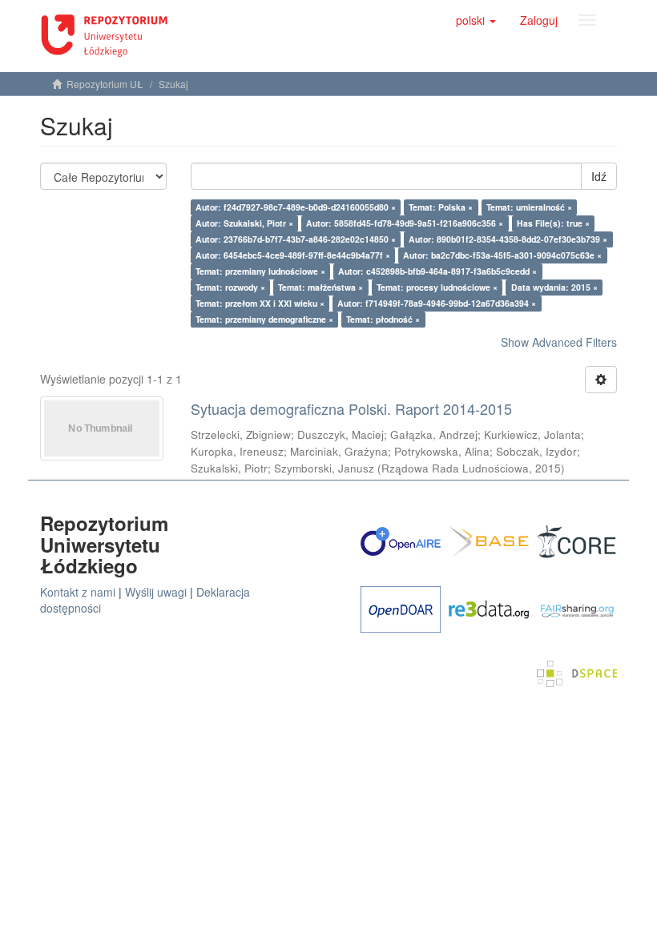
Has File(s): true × (553, 223)
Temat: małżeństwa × (320, 287)
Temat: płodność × (383, 319)
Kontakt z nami (77, 592)
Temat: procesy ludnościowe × (437, 287)
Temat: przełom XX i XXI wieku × (259, 303)
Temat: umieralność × (529, 207)
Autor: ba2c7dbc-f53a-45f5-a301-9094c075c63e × (502, 255)
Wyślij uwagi (156, 592)
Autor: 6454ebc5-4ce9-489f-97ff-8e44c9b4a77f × (292, 255)
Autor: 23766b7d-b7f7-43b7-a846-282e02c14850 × (295, 239)
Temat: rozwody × (230, 287)
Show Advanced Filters (559, 342)
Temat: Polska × (441, 207)
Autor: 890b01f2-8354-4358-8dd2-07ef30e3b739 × (508, 239)
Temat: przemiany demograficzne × (264, 319)
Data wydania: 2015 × (554, 287)
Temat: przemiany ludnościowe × (260, 271)
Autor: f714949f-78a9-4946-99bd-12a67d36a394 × (436, 303)
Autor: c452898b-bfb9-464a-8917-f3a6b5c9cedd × (437, 271)
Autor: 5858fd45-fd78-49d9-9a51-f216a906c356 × (404, 223)
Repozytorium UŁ (105, 83)
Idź (599, 176)
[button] (476, 20)
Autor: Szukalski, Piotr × (244, 223)
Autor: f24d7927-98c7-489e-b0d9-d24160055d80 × (295, 207)
